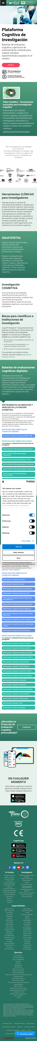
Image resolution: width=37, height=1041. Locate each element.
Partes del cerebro (9, 879)
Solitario (9, 918)
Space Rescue (9, 933)
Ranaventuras (27, 908)
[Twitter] (14, 867)
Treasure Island (9, 924)
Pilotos (27, 882)
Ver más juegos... (27, 949)
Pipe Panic (9, 914)
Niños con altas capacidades (18, 994)
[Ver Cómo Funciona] (11, 92)
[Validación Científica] (18, 187)
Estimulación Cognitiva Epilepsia (14, 708)
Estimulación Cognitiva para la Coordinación (18, 619)
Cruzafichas (27, 941)
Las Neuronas (9, 881)
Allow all (19, 547)
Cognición (9, 887)
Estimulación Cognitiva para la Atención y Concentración (17, 598)
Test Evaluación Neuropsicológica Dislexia (17, 449)
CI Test (18, 997)
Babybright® (18, 965)
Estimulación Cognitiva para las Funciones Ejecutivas (18, 614)
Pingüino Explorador (27, 914)
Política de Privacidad (19, 1023)
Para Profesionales (18, 957)
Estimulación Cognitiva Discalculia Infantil (17, 653)
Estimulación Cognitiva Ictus (13, 703)
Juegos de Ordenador (27, 878)
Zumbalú (27, 918)
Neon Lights (9, 926)
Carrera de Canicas (9, 937)
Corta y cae (27, 939)
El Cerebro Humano (9, 875)
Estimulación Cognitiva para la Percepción (17, 604)
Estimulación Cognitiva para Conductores (17, 589)
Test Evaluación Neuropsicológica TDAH (17, 460)
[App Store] (18, 796)
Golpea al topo (27, 945)
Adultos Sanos (27, 880)
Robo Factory (9, 920)
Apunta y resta (27, 933)
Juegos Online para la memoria (18, 988)
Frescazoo (27, 926)
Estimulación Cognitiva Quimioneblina (16, 694)
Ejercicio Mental (18, 986)
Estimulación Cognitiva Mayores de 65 (16, 593)
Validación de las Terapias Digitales (26, 876)
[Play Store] (18, 800)
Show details (26, 541)
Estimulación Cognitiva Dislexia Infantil (16, 643)
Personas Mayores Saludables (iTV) (27, 887)
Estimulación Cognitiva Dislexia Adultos (17, 648)
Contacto (23, 1030)
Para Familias (18, 955)
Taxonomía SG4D (27, 896)
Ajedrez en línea (9, 908)
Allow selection (18, 552)
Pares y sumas (27, 931)
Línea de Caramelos (27, 910)
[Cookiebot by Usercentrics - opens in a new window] (26, 481)
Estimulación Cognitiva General (14, 579)
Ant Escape (9, 922)
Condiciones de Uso (7, 1023)
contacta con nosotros (23, 156)
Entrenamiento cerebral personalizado (18, 982)
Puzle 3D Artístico (9, 949)
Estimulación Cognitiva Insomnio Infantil (17, 671)
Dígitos (27, 916)
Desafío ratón (27, 935)
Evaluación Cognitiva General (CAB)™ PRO (17, 436)
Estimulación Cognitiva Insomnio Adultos (17, 675)
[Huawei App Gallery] (18, 856)
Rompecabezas (27, 928)
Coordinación (9, 896)
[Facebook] (10, 867)
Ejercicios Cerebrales (18, 972)
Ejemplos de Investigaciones (16, 132)
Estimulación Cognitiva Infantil (13, 584)
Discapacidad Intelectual (9, 890)
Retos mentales (18, 995)
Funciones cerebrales (9, 892)
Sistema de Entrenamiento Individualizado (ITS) (18, 974)
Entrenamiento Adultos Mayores (26, 890)
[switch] (32, 521)
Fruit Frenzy (9, 912)
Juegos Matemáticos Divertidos (18, 990)
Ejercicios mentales (18, 980)
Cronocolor (9, 947)
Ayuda (29, 1030)
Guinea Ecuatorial (8, 1038)
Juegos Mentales (18, 984)
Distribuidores (18, 967)
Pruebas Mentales (18, 976)
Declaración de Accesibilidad (13, 1033)
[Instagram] (23, 867)
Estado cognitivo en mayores (27, 892)
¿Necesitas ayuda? (26, 1034)
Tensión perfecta (27, 937)
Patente (18, 963)
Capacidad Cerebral (9, 885)
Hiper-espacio (27, 924)
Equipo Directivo (31, 1023)
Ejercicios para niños (18, 969)
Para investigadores (18, 959)
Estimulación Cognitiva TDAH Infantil (16, 662)
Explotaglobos (27, 920)
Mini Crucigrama (9, 910)
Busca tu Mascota (9, 943)
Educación (18, 961)
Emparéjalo (9, 931)
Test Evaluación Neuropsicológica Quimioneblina (14, 474)
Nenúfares (27, 943)
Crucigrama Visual (9, 929)
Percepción (9, 900)
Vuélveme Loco (9, 928)
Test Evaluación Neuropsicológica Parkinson (18, 464)
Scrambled (9, 941)
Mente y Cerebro (9, 877)
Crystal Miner (9, 916)
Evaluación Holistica (27, 884)
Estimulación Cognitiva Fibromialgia (15, 698)
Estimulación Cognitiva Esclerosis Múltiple (17, 689)
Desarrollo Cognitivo (18, 971)
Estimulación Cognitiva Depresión (14, 680)
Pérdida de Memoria (9, 888)
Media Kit (19, 1027)
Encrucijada (27, 922)
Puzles (27, 912)
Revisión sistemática (27, 894)
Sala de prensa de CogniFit (8, 1027)
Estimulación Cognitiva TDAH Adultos (16, 666)
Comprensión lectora (18, 992)
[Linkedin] (27, 867)
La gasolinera (27, 929)
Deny (18, 558)
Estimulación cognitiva (18, 978)
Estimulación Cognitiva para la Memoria (17, 609)
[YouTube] (18, 867)
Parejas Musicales (9, 945)
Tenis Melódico (9, 939)
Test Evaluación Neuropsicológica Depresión (18, 469)
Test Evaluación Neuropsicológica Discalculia (14, 454)
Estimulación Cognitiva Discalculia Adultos (18, 657)
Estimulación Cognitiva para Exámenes (16, 630)
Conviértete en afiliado (29, 1027)
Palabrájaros (27, 947)
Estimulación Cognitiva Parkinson (14, 685)
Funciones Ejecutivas (9, 894)
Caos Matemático (9, 935)
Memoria (9, 898)
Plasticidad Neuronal (9, 883)
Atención (9, 902)
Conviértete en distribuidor (12, 1030)
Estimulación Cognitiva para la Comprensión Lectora (18, 625)
